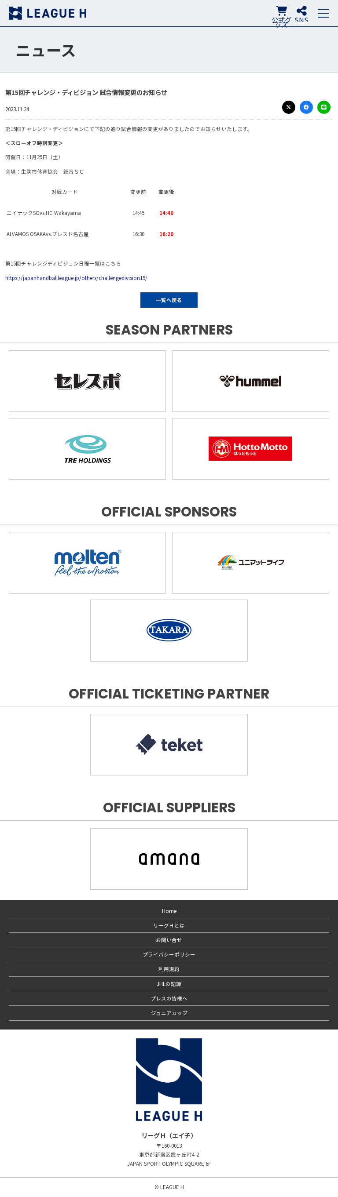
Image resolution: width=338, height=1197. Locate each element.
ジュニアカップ (169, 1012)
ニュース (45, 50)
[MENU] (323, 13)
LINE (324, 107)
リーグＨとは (169, 925)
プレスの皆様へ (169, 998)
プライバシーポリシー (169, 954)
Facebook (306, 107)
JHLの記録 (169, 983)
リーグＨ (47, 13)
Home (169, 910)
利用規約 (169, 968)
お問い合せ (169, 939)
